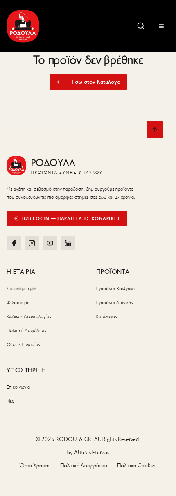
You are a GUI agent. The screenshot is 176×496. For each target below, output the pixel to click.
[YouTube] (50, 243)
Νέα (10, 401)
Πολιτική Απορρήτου (83, 465)
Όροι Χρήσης (35, 465)
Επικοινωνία (18, 387)
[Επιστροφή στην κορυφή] (155, 129)
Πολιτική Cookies (136, 465)
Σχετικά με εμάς (22, 288)
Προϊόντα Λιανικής (114, 302)
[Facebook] (14, 243)
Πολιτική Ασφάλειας (26, 330)
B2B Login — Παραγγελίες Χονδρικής (71, 218)
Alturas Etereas (91, 452)
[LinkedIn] (68, 243)
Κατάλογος (106, 316)
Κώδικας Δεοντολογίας (29, 316)
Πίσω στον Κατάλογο (94, 81)
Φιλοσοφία (18, 302)
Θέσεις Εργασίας (23, 344)
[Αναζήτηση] (141, 26)
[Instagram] (32, 243)
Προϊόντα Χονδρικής (116, 288)
